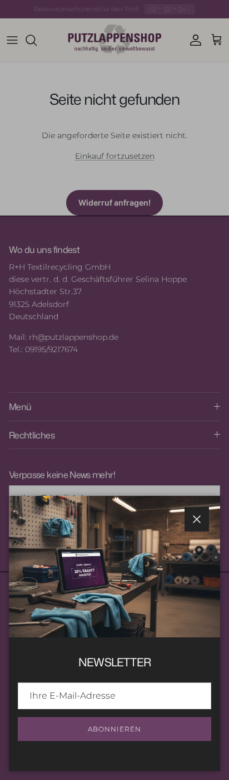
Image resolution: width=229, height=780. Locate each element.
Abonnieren (114, 729)
